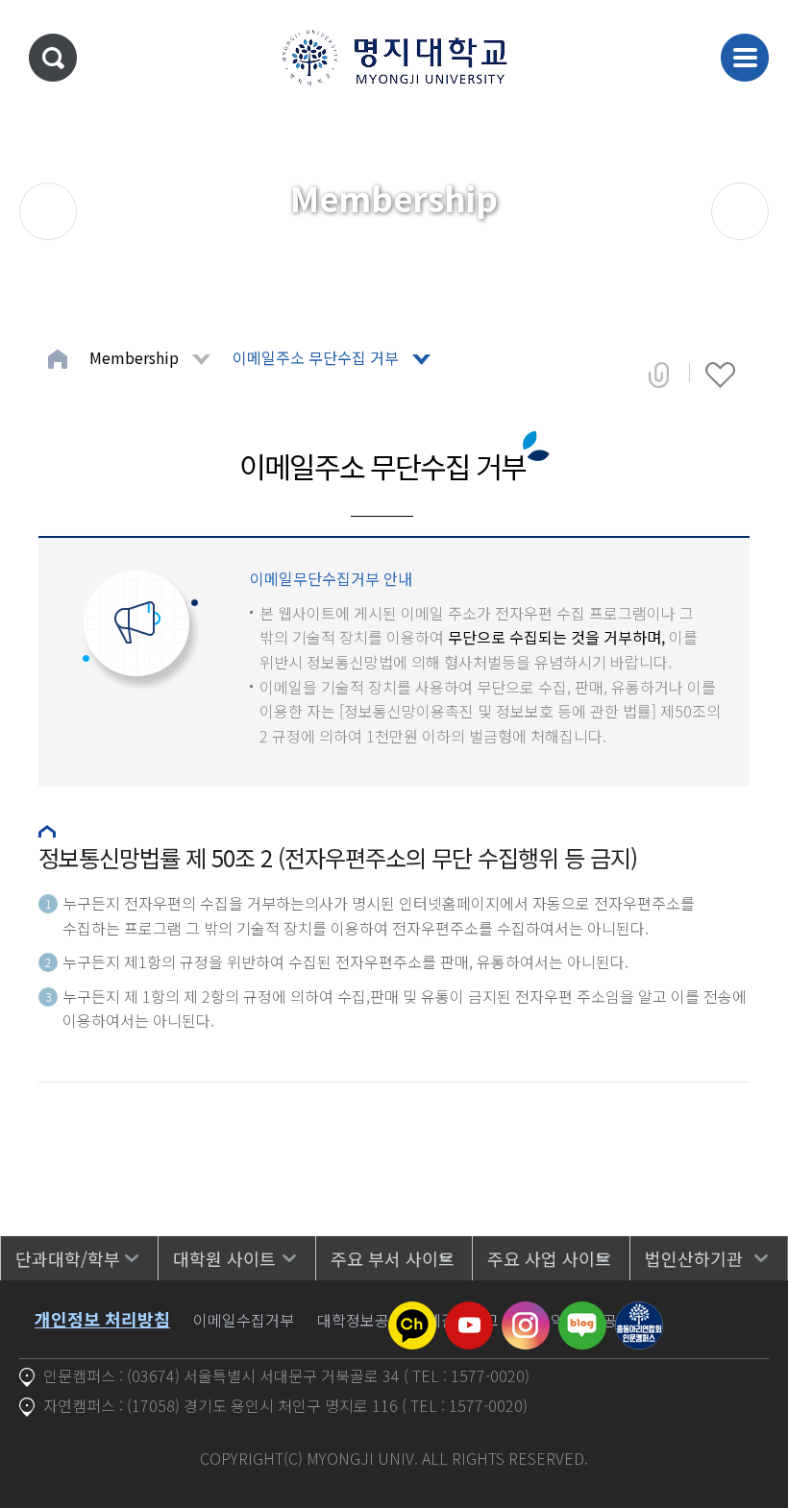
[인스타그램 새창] (526, 1313)
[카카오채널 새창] (412, 1313)
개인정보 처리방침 (102, 1318)
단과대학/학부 (67, 1258)
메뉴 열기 (745, 58)
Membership (134, 357)
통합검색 (53, 58)
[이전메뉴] (48, 211)
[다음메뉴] (740, 211)
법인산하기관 (694, 1258)
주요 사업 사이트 (549, 1258)
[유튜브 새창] (469, 1313)
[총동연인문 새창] (639, 1313)
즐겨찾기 (720, 374)
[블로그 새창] (582, 1313)
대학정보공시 (360, 1319)
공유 (659, 374)
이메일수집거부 (243, 1319)
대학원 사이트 (224, 1258)
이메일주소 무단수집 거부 (316, 357)
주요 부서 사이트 (393, 1258)
